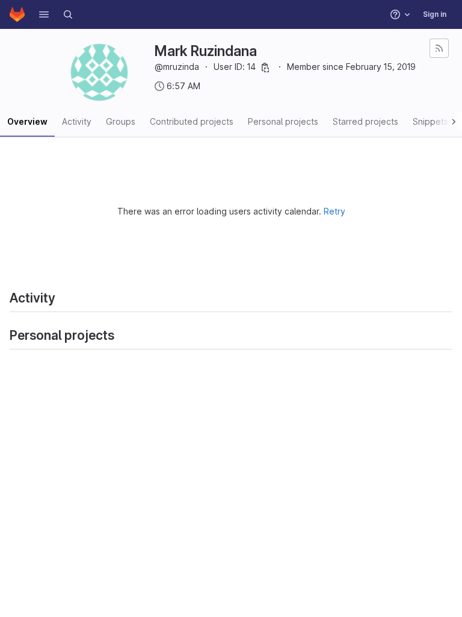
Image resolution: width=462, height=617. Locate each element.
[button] (44, 14)
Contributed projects (191, 121)
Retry (334, 211)
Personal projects (283, 121)
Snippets (430, 121)
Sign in (434, 14)
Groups (120, 121)
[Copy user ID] (265, 67)
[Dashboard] (17, 14)
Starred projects (365, 121)
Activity (76, 121)
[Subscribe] (439, 48)
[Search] (68, 14)
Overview (27, 121)
